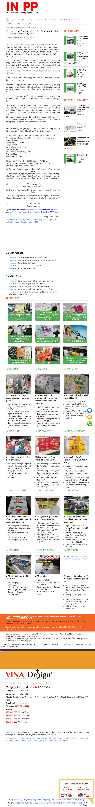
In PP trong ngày (14, 582)
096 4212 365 (11, 722)
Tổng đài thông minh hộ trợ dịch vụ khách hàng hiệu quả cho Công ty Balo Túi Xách (33, 293)
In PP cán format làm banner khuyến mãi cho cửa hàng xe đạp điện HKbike (47, 414)
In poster (28, 23)
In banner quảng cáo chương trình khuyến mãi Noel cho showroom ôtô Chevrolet (46, 399)
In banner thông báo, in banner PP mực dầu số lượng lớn (47, 408)
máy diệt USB (44, 220)
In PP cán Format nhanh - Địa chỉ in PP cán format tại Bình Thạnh (75, 519)
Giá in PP (11, 477)
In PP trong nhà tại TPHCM (17, 539)
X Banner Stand (21, 20)
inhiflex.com (64, 740)
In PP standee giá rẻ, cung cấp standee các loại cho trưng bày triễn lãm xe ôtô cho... (47, 472)
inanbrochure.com (26, 740)
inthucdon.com (50, 738)
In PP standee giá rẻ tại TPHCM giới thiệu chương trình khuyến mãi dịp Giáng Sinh (48, 484)
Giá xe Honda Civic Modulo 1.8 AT (29, 257)
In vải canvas (52, 20)
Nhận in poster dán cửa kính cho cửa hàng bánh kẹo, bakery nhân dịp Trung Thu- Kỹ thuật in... (19, 424)
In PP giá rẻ (47, 362)
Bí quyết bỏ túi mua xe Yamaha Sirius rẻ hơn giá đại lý (83, 142)
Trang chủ (9, 27)
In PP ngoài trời (45, 490)
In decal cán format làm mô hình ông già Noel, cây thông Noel (20, 338)
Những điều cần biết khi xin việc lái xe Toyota (33, 289)
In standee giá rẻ (42, 580)
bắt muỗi (13, 220)
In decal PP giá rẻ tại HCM (75, 402)
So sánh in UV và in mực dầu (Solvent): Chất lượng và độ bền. (76, 578)
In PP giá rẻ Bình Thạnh (75, 341)
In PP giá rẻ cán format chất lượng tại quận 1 (75, 607)
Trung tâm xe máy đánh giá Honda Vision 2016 (34, 286)
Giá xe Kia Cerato (24, 263)
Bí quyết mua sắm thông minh (27, 27)
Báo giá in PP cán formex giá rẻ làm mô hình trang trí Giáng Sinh (77, 484)
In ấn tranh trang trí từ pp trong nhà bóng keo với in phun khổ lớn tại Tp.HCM (76, 601)
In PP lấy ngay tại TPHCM (17, 594)
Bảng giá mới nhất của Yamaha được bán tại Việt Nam (36, 260)
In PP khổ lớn (78, 20)
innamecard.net (12, 740)
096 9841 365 (11, 712)
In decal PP (11, 23)
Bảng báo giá (33, 20)
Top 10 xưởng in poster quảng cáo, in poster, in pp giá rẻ (17, 398)
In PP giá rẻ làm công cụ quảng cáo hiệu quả (20, 361)
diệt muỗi (21, 220)
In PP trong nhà (16, 490)
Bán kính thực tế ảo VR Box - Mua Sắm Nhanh (34, 281)
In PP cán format (75, 431)
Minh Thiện (18, 37)
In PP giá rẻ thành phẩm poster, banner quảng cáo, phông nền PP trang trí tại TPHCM (47, 315)
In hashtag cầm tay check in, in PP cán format (18, 458)
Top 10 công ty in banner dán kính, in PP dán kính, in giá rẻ (19, 316)
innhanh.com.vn (25, 738)
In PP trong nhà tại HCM (16, 537)
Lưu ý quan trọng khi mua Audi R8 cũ (30, 284)
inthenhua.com (38, 738)
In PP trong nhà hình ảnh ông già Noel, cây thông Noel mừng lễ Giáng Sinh (19, 528)
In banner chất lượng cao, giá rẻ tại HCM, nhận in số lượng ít (48, 424)
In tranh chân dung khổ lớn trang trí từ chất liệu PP (75, 540)
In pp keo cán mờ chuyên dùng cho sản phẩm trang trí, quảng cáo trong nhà (18, 519)
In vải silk (42, 20)
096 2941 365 (11, 718)
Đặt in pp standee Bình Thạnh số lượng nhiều (45, 458)
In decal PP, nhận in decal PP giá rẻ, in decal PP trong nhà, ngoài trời (76, 415)
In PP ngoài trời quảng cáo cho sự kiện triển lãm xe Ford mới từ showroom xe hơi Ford (48, 525)
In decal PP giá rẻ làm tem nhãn (77, 411)
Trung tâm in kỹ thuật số (15, 732)
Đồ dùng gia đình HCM (29, 222)
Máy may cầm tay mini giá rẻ (83, 125)
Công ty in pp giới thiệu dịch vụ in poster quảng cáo (19, 412)
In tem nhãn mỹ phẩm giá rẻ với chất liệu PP (76, 396)
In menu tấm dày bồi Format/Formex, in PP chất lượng (75, 460)
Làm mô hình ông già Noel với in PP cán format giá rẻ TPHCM (75, 316)
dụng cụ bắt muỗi (31, 220)
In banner (20, 23)
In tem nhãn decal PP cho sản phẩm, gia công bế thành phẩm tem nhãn (76, 406)
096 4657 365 (11, 715)
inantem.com (83, 738)
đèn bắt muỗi (15, 222)
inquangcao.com (12, 738)
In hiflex (69, 20)
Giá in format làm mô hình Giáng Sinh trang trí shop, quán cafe (77, 473)
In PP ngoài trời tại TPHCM (46, 534)
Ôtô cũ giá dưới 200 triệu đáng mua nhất (83, 109)
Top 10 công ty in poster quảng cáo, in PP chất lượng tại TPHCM (19, 406)
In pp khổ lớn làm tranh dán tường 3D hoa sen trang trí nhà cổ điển (76, 528)
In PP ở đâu (71, 550)
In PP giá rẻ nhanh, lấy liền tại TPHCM (17, 577)
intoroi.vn (61, 738)
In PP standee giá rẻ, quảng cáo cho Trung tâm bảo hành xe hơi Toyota (75, 360)
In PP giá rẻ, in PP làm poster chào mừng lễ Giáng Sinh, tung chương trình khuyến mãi (19, 589)
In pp (11, 20)
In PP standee (43, 431)
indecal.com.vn (71, 738)
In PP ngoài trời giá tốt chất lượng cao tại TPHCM (47, 518)
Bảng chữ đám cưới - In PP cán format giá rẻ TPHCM (47, 339)
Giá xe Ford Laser (24, 268)
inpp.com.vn (53, 740)
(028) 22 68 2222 (22, 706)
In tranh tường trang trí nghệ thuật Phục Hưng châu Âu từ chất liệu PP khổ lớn (75, 534)
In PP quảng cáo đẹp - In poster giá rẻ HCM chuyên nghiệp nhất (19, 417)
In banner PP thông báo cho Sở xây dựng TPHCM (48, 419)
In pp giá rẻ (13, 431)
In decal (62, 20)
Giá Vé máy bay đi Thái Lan (27, 266)
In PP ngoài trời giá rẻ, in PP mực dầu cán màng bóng (46, 531)
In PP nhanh (13, 550)
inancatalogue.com (41, 740)
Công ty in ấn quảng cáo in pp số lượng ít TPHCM (19, 469)
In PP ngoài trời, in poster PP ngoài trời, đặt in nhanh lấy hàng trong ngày (48, 539)
